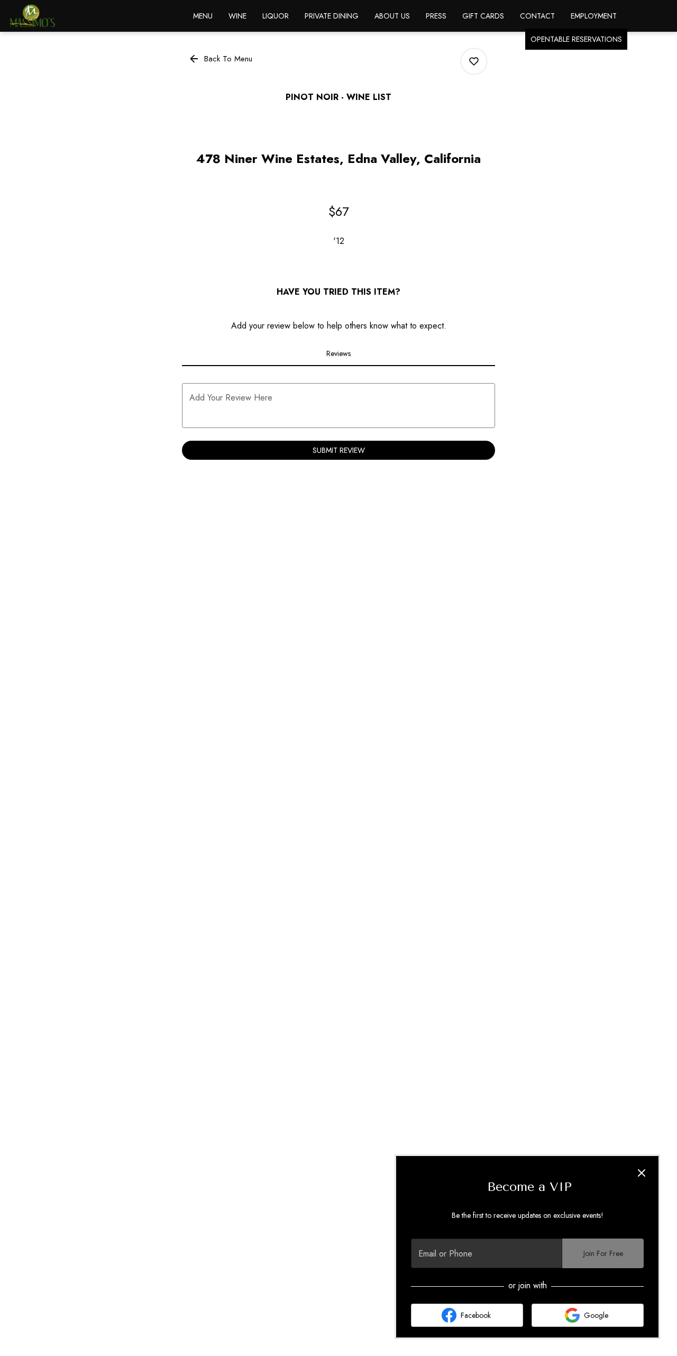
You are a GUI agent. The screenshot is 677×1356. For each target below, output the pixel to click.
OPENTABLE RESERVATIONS (576, 39)
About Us (392, 16)
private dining (332, 16)
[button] (221, 59)
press (436, 16)
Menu (203, 16)
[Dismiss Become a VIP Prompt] (641, 1173)
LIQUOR (275, 16)
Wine (237, 16)
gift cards (483, 16)
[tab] (338, 353)
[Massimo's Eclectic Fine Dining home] (56, 16)
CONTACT (537, 16)
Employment (594, 16)
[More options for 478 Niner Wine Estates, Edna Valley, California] (474, 61)
